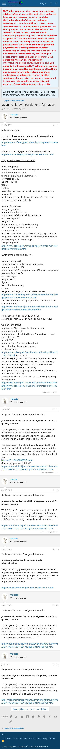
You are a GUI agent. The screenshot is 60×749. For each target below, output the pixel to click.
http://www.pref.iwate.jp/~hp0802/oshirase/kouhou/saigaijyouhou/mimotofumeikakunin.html (29, 308)
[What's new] (51, 3)
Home (52, 738)
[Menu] (4, 3)
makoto (7, 108)
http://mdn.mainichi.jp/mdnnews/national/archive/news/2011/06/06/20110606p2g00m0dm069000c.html (29, 701)
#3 (57, 490)
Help (45, 738)
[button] (3, 734)
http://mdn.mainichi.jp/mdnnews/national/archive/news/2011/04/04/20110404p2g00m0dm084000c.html (29, 468)
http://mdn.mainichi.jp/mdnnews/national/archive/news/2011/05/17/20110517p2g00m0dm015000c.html (29, 645)
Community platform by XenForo (25, 746)
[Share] (53, 125)
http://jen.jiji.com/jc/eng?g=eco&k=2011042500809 (27, 587)
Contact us (6, 738)
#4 (57, 549)
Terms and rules (20, 738)
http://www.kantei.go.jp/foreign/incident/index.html (27, 154)
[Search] (56, 3)
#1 (57, 125)
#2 (57, 409)
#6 (57, 664)
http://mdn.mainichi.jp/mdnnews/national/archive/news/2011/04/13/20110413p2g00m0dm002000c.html (29, 527)
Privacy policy (35, 738)
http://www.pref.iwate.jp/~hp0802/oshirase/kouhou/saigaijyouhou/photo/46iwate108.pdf (29, 296)
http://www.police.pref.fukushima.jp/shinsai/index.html (29, 382)
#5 (57, 605)
